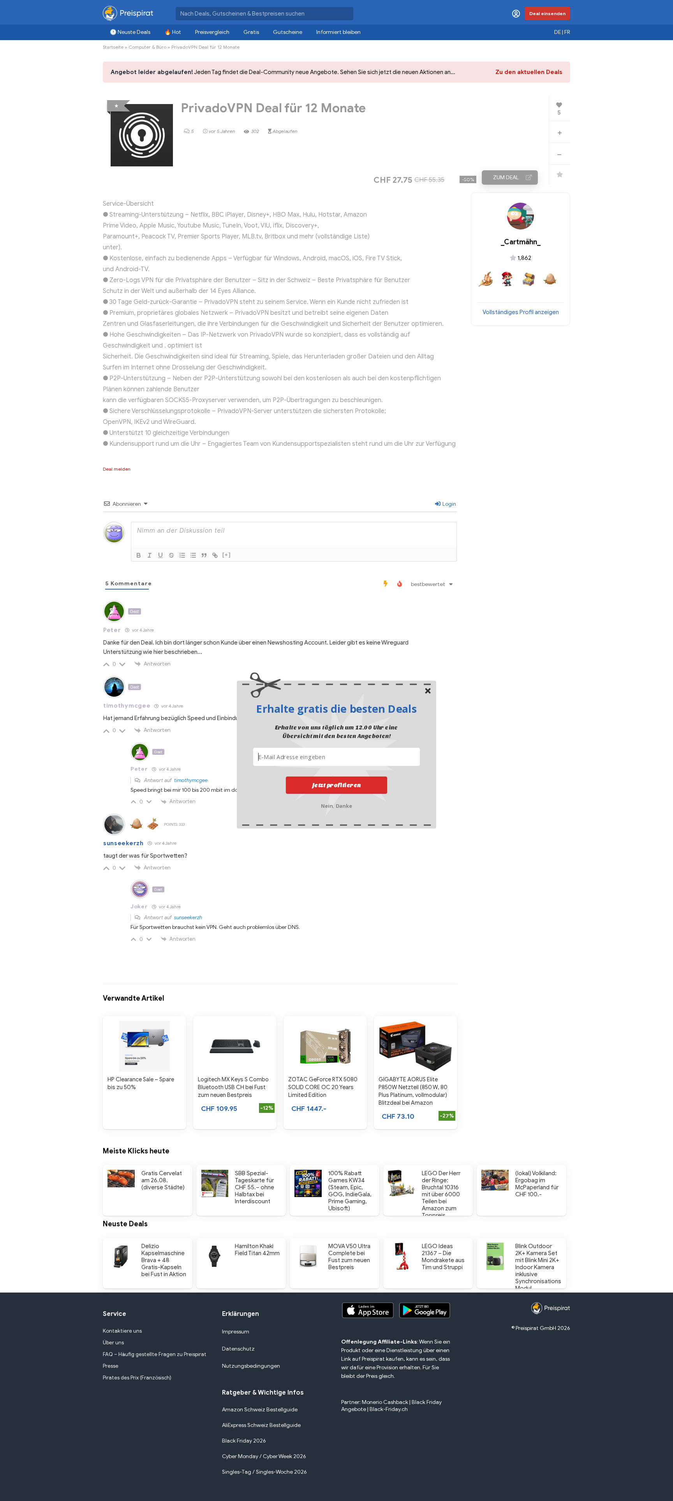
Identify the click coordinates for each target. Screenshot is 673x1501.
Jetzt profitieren (336, 785)
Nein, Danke (336, 805)
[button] (336, 708)
